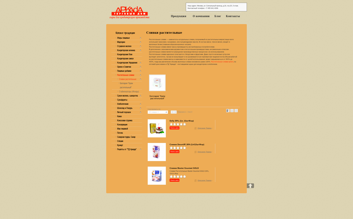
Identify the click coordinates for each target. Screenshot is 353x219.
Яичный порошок (124, 112)
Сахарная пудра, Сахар (126, 137)
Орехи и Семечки (124, 66)
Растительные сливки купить (222, 62)
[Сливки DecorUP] (156, 152)
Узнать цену (174, 128)
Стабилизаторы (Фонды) (129, 91)
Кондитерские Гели (124, 54)
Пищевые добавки (124, 71)
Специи (120, 141)
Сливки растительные (127, 79)
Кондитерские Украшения (127, 62)
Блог (217, 16)
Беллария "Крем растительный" (126, 85)
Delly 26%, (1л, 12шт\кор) (182, 121)
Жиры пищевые (123, 38)
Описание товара (204, 128)
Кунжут (120, 145)
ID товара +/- (154, 112)
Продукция (178, 16)
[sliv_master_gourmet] (156, 175)
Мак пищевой (122, 128)
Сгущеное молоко (124, 46)
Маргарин (121, 42)
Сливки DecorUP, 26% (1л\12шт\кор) (187, 144)
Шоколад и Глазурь (124, 108)
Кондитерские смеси (125, 58)
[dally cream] (156, 128)
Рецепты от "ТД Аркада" (127, 149)
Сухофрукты (122, 99)
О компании (201, 16)
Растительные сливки (125, 75)
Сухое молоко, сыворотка (127, 95)
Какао (119, 116)
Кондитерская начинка (126, 50)
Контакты (233, 16)
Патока (120, 133)
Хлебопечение (122, 104)
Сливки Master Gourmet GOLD (184, 168)
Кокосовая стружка (124, 120)
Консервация (122, 124)
